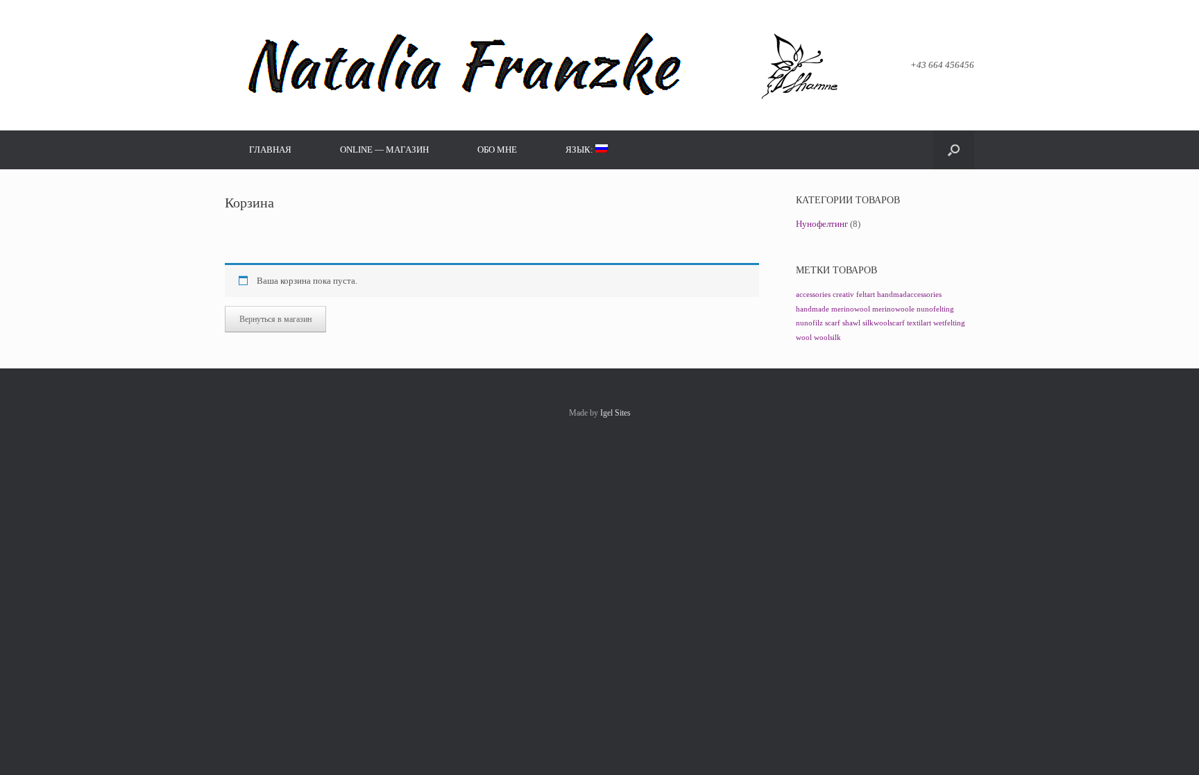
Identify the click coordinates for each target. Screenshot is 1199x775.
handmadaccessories (909, 294)
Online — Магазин (384, 149)
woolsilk (827, 337)
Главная (270, 149)
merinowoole (893, 309)
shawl (851, 323)
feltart (865, 294)
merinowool (850, 309)
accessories (813, 294)
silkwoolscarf (883, 323)
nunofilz (809, 323)
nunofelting (935, 309)
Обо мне (497, 149)
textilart (919, 323)
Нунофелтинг (822, 224)
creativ (843, 294)
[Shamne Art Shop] (535, 65)
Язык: (580, 149)
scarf (832, 323)
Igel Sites (615, 413)
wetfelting (949, 323)
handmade (812, 309)
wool (804, 337)
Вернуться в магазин (275, 319)
